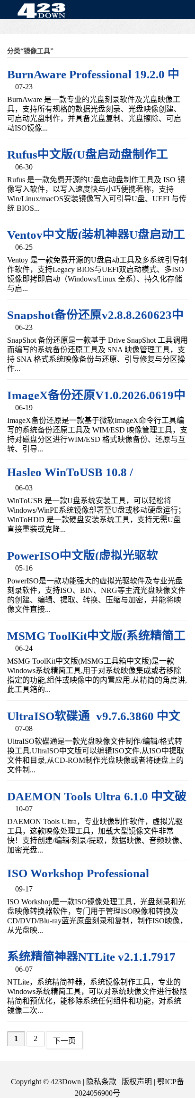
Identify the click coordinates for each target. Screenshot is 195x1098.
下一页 (64, 1041)
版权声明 (137, 1082)
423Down (44, 11)
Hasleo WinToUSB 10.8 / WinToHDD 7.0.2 (70, 479)
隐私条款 (101, 1082)
